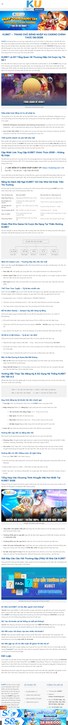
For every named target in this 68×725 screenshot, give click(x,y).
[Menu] (2, 4)
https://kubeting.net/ (51, 168)
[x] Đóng (3, 707)
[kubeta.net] (34, 4)
